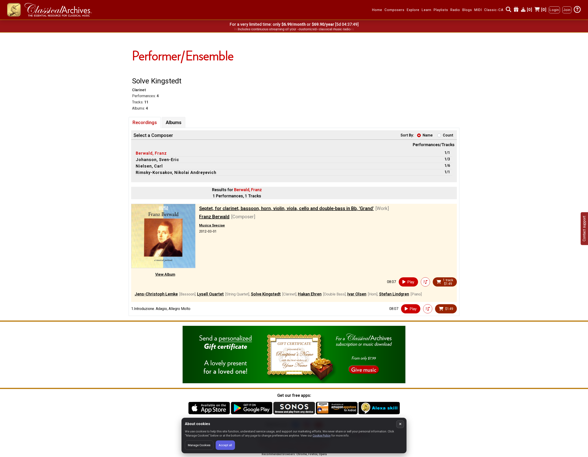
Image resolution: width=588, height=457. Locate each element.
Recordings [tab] (145, 122)
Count (448, 135)
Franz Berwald (214, 216)
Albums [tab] (173, 122)
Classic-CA (493, 10)
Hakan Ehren (310, 294)
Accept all (225, 445)
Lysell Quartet (210, 294)
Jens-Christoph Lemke (156, 294)
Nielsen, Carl (149, 166)
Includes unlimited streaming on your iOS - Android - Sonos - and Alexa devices (294, 29)
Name (428, 135)
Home (377, 10)
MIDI (478, 10)
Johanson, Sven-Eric (157, 159)
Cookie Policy (322, 435)
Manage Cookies (199, 445)
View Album (165, 274)
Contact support (584, 228)
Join (567, 10)
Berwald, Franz (151, 153)
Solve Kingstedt (266, 294)
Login (554, 10)
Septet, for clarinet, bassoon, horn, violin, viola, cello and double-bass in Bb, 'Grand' (286, 208)
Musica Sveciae (212, 225)
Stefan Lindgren (394, 294)
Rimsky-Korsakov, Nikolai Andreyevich (176, 172)
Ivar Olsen (356, 294)
